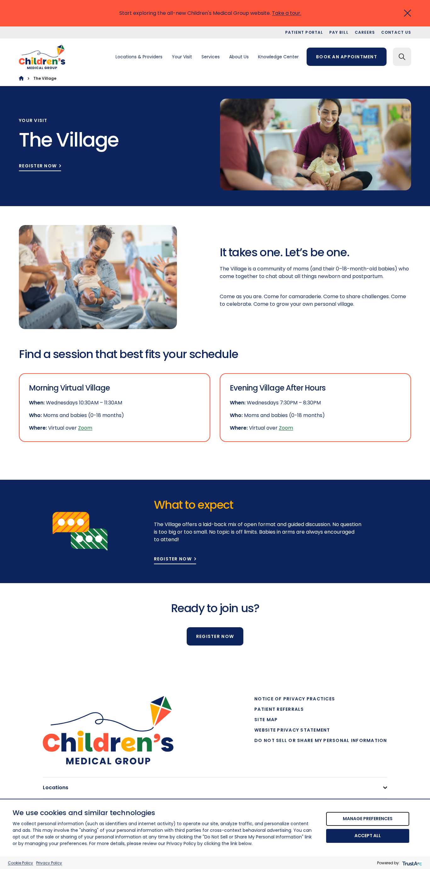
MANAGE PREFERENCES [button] (368, 818)
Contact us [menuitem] (396, 32)
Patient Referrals (279, 709)
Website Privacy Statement (292, 730)
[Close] (407, 13)
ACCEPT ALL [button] (367, 835)
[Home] (21, 78)
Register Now (38, 166)
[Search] (402, 57)
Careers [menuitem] (365, 32)
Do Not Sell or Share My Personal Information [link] (320, 740)
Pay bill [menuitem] (338, 32)
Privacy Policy (49, 863)
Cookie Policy (20, 863)
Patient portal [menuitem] (304, 32)
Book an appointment (346, 57)
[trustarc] (411, 863)
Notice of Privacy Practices (294, 699)
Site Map (266, 719)
